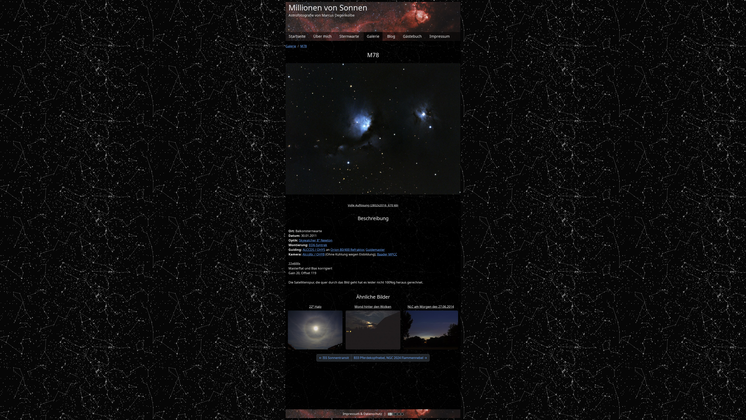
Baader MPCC (387, 254)
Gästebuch (412, 36)
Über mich (322, 36)
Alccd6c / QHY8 (313, 254)
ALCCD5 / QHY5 (314, 250)
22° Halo (315, 306)
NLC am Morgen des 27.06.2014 (431, 306)
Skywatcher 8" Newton (315, 240)
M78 (303, 46)
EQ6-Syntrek (318, 245)
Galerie (373, 36)
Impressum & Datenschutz (362, 414)
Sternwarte (349, 36)
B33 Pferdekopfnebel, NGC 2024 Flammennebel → (390, 358)
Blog (391, 36)
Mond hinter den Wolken (373, 306)
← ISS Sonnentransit (334, 358)
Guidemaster (375, 250)
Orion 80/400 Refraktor (347, 250)
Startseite (297, 36)
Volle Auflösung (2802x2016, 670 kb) (373, 205)
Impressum (440, 36)
